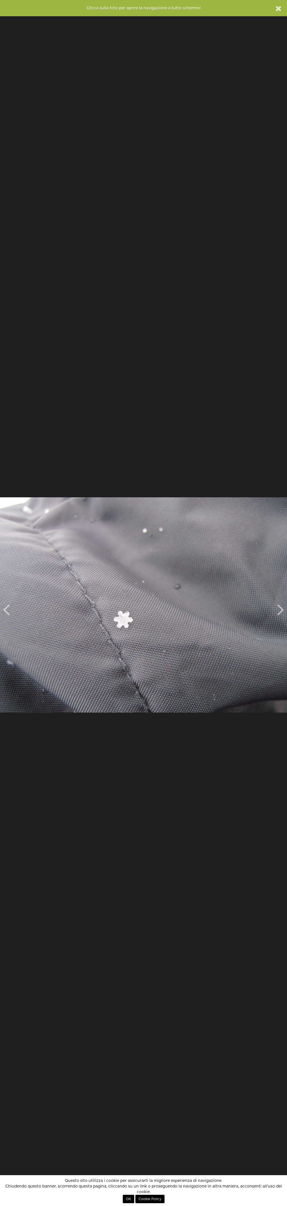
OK (128, 1199)
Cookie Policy (149, 1199)
